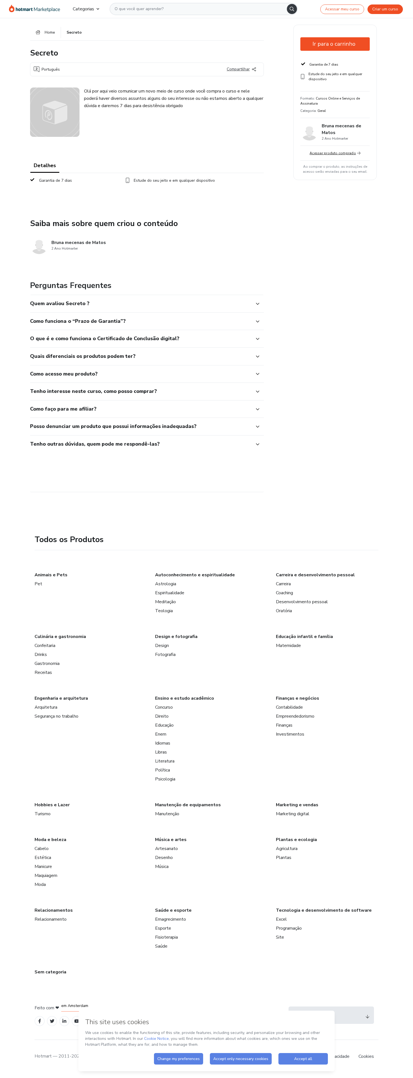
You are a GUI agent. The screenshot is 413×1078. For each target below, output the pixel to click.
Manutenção (167, 814)
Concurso (164, 707)
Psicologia (165, 779)
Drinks (41, 654)
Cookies (366, 1056)
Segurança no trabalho (56, 716)
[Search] (292, 9)
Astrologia (165, 584)
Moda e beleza (50, 840)
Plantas (283, 857)
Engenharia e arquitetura (61, 698)
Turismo (43, 814)
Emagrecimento (170, 919)
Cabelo (42, 849)
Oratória (284, 611)
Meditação (165, 602)
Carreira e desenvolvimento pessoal (315, 575)
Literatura (164, 761)
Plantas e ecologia (296, 840)
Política (162, 770)
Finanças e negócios (297, 698)
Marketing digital (292, 814)
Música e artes (171, 840)
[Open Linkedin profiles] (64, 1021)
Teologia (164, 611)
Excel (281, 919)
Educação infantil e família (304, 637)
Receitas (43, 672)
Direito (162, 716)
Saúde (161, 946)
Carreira (283, 584)
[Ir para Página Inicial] (36, 8)
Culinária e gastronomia (60, 637)
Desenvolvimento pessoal (302, 602)
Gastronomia (47, 663)
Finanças (284, 725)
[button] (140, 304)
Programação (289, 928)
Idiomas (162, 743)
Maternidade (288, 645)
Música (162, 866)
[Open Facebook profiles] (40, 1021)
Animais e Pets (51, 575)
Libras (161, 752)
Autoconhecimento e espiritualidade (195, 575)
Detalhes (45, 165)
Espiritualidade (169, 593)
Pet (38, 584)
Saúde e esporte (173, 910)
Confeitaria (45, 645)
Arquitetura (46, 707)
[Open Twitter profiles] (52, 1021)
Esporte (163, 928)
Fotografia (165, 654)
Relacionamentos (54, 910)
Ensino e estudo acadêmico (184, 698)
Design (162, 645)
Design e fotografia (176, 637)
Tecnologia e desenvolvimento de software (324, 910)
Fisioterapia (166, 937)
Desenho (164, 857)
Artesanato (166, 849)
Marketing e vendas (297, 805)
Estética (43, 857)
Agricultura (287, 849)
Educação (164, 725)
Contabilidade (289, 707)
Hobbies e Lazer (52, 805)
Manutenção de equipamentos (188, 805)
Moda (40, 884)
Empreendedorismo (295, 716)
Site (280, 937)
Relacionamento (51, 919)
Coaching (284, 593)
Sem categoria (50, 972)
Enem (160, 734)
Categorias (83, 9)
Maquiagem (46, 875)
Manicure (43, 866)
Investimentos (290, 734)
